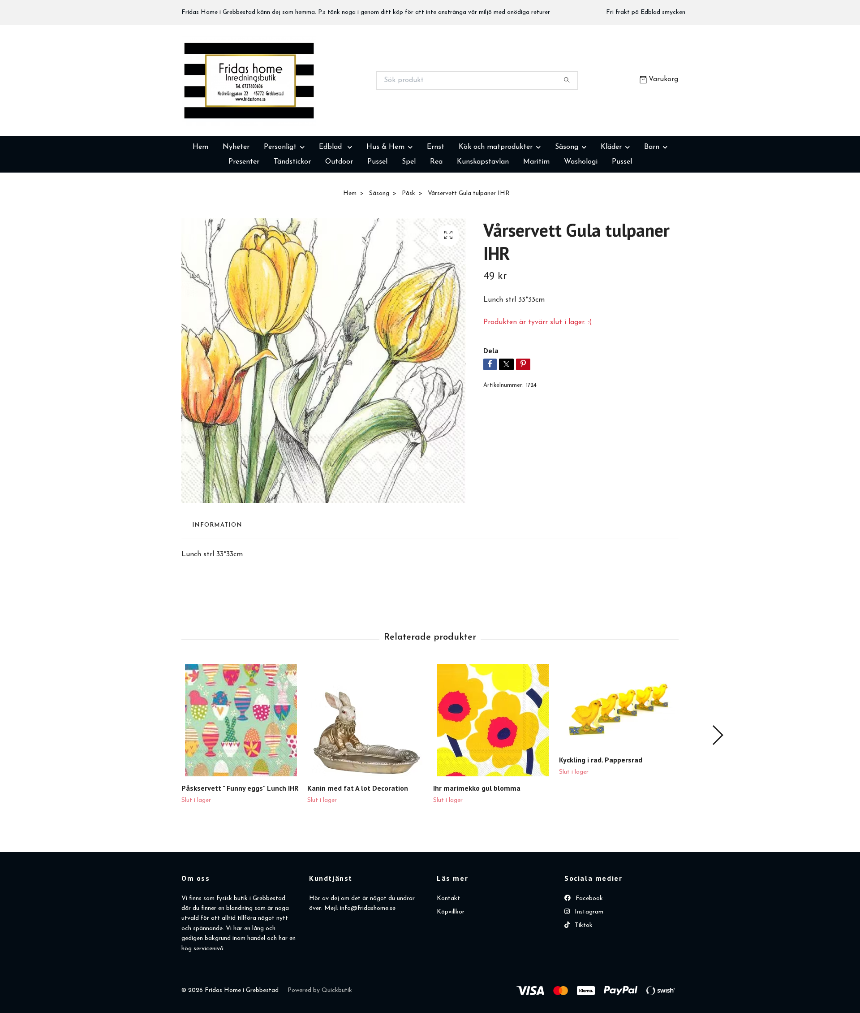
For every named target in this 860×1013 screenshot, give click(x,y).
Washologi (581, 206)
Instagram (588, 956)
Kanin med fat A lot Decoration (357, 832)
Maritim (536, 206)
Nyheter (236, 191)
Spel (409, 206)
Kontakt (448, 943)
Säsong (566, 191)
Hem (200, 191)
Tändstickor (292, 206)
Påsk (408, 238)
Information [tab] (217, 570)
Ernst (435, 191)
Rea (436, 206)
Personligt (280, 191)
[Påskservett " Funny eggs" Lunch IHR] (241, 765)
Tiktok (583, 970)
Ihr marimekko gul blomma (476, 832)
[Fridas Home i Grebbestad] (306, 103)
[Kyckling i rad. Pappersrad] (618, 751)
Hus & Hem (385, 191)
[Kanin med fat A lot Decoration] (366, 765)
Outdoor (339, 206)
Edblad (331, 191)
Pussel (377, 206)
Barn (651, 191)
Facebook (588, 943)
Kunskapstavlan (483, 206)
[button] (717, 780)
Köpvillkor (450, 956)
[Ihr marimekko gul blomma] (492, 765)
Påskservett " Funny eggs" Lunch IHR (239, 832)
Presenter (243, 206)
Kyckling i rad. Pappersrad (600, 804)
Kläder (611, 191)
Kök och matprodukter (496, 191)
